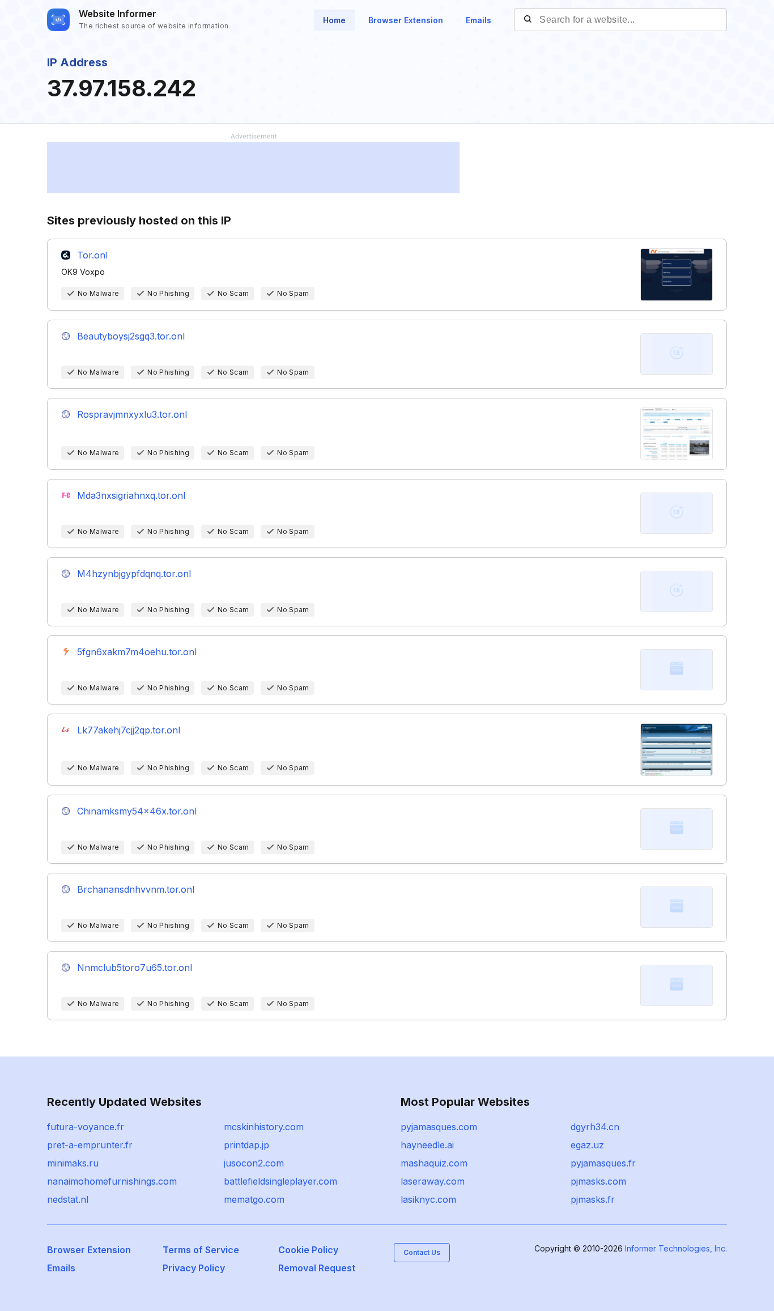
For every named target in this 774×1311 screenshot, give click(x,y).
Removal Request (316, 1268)
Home (334, 20)
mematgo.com (254, 1199)
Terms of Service (201, 1249)
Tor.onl (92, 255)
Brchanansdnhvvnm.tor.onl (135, 889)
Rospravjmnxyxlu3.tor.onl (132, 414)
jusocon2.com (254, 1163)
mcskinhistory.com (264, 1126)
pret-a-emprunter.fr (90, 1145)
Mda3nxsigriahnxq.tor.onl (131, 495)
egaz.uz (587, 1145)
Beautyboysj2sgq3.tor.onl (131, 336)
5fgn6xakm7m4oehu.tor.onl (137, 651)
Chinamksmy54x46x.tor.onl (137, 811)
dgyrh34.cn (595, 1126)
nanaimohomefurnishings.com (112, 1181)
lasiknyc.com (428, 1199)
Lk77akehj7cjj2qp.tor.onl (128, 730)
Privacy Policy (194, 1268)
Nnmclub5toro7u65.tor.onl (134, 967)
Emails (478, 20)
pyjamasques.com (439, 1126)
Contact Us (421, 1252)
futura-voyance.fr (85, 1126)
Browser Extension (405, 20)
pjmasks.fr (593, 1199)
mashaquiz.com (434, 1163)
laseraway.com (433, 1181)
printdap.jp (246, 1145)
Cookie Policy (308, 1249)
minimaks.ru (73, 1163)
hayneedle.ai (427, 1145)
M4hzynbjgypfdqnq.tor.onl (134, 573)
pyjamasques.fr (603, 1163)
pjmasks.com (598, 1181)
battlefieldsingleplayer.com (280, 1181)
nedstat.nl (67, 1199)
